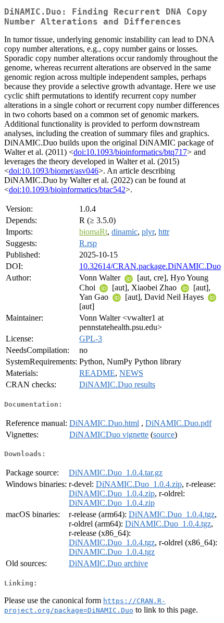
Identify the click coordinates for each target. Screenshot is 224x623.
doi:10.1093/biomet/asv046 (53, 170)
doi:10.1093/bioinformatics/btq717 (130, 152)
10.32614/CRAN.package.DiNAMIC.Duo (150, 266)
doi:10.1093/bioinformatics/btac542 (67, 189)
